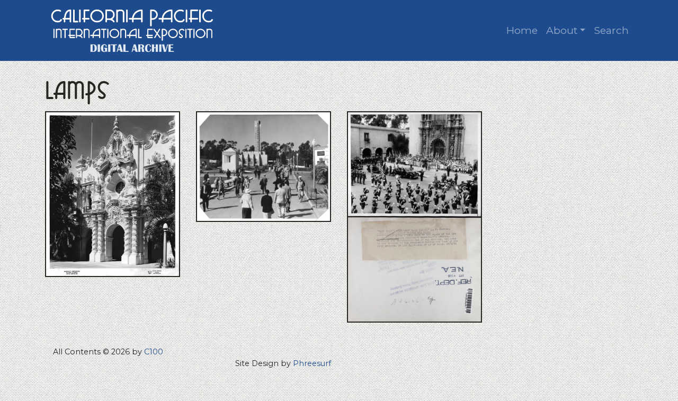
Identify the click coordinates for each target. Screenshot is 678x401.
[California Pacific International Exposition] (132, 29)
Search (611, 30)
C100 (153, 352)
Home (522, 30)
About (561, 30)
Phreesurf (312, 363)
